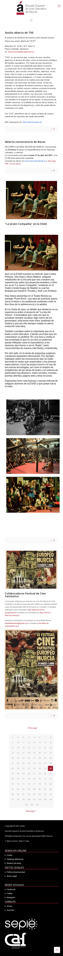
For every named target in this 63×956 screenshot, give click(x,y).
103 (45, 799)
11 (23, 742)
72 (51, 779)
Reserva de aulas (14, 863)
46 (40, 763)
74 (18, 784)
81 (13, 789)
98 (18, 799)
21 (34, 748)
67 (23, 779)
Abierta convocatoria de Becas (25, 142)
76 (29, 784)
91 (23, 794)
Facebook (11, 889)
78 (40, 784)
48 (51, 763)
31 (45, 753)
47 (45, 763)
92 (29, 794)
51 (23, 768)
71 (45, 779)
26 (18, 753)
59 (23, 773)
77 (34, 784)
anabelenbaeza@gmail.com (17, 623)
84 (29, 789)
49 (13, 768)
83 (23, 789)
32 (51, 753)
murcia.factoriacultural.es (35, 161)
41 (13, 763)
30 (40, 753)
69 (34, 779)
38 (40, 758)
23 (45, 748)
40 (51, 758)
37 (34, 758)
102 (39, 799)
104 (50, 799)
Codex (9, 855)
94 (40, 794)
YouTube (10, 910)
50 (18, 768)
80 (51, 784)
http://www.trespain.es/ (32, 122)
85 (34, 789)
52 (29, 768)
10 (18, 742)
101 (34, 799)
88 (51, 789)
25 (13, 753)
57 (13, 773)
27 (23, 753)
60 (29, 773)
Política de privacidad (16, 872)
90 (18, 794)
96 (51, 794)
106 (31, 805)
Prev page (33, 728)
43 (23, 763)
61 (34, 773)
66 (18, 779)
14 (40, 742)
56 (51, 768)
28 (29, 753)
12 (29, 742)
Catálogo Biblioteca (15, 859)
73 (13, 784)
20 (29, 748)
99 (23, 799)
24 (51, 748)
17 (13, 748)
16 (51, 742)
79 (45, 784)
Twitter (9, 893)
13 (34, 742)
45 (34, 763)
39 (45, 758)
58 (18, 773)
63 (45, 773)
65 (13, 779)
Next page (30, 811)
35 (23, 758)
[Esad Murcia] (31, 8)
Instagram (11, 897)
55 (45, 768)
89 (13, 794)
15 (45, 742)
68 (29, 779)
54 (40, 768)
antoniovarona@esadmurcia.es (21, 52)
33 (13, 758)
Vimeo (9, 906)
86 (40, 789)
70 (40, 779)
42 (18, 763)
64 (51, 773)
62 (40, 773)
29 (34, 753)
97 (13, 799)
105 (26, 805)
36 (29, 758)
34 (18, 758)
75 (23, 784)
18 (18, 748)
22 (40, 748)
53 (34, 768)
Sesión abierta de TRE (19, 32)
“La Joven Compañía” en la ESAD (26, 224)
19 (23, 748)
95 (45, 794)
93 (34, 794)
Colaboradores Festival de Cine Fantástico (25, 595)
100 (28, 799)
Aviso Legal (12, 876)
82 (18, 789)
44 (29, 763)
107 (37, 805)
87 (45, 789)
